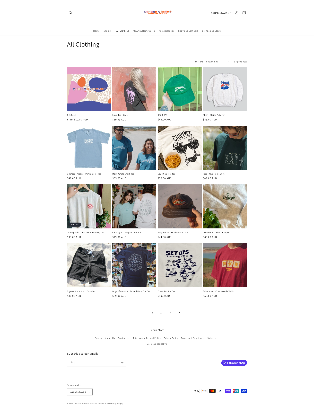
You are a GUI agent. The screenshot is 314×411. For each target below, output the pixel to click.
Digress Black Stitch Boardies (81, 291)
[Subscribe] (122, 362)
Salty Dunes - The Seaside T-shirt (219, 291)
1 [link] (135, 312)
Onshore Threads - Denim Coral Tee (84, 174)
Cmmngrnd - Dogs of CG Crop (126, 232)
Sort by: (199, 61)
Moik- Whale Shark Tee (123, 174)
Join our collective (157, 343)
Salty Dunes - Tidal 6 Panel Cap (173, 232)
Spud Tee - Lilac (120, 115)
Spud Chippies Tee (166, 174)
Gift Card (71, 115)
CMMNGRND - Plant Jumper (216, 232)
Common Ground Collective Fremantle (90, 403)
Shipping (212, 338)
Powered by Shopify (115, 403)
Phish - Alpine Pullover (214, 115)
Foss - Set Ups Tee (166, 291)
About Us (110, 338)
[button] (70, 12)
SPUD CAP (162, 115)
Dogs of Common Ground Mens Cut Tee (131, 291)
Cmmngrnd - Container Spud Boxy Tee (85, 232)
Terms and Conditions (192, 338)
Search (98, 338)
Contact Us (124, 338)
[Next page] (179, 312)
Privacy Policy (171, 338)
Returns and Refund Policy (147, 338)
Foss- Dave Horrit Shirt (214, 174)
